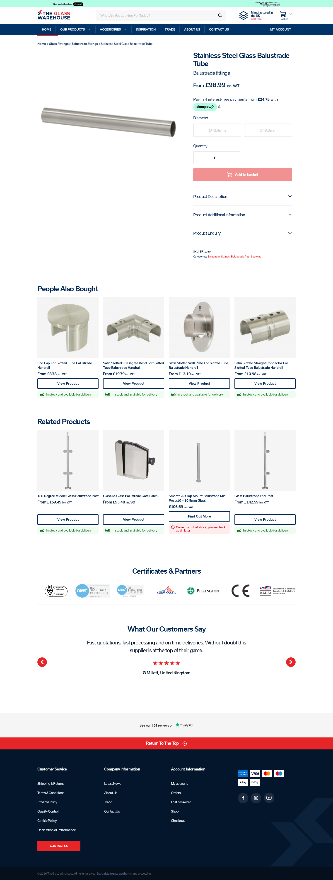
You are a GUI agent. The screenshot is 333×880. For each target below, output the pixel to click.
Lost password (181, 802)
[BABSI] (277, 590)
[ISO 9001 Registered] (92, 591)
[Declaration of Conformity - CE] (240, 591)
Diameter (200, 118)
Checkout (178, 821)
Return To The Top (162, 743)
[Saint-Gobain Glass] (166, 591)
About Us (110, 793)
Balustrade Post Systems (246, 256)
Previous (42, 662)
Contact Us (59, 846)
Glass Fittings (59, 43)
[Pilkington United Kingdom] (203, 591)
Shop (175, 811)
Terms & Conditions (50, 793)
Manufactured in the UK (262, 15)
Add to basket (246, 174)
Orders (176, 793)
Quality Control (48, 811)
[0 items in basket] (286, 15)
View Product (76, 385)
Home (41, 43)
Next (291, 662)
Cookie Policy (47, 821)
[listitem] (55, 591)
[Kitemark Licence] (56, 591)
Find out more (207, 518)
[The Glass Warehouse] (59, 15)
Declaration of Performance (56, 830)
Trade (108, 802)
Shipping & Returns (50, 783)
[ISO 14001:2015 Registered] (130, 591)
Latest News (112, 783)
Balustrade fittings (85, 43)
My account (179, 783)
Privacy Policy (47, 802)
